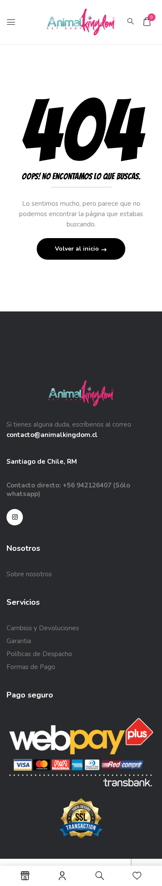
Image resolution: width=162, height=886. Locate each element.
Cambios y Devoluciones (42, 628)
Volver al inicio (78, 249)
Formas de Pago (30, 667)
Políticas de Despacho (39, 654)
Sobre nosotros (29, 574)
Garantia (18, 641)
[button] (147, 21)
